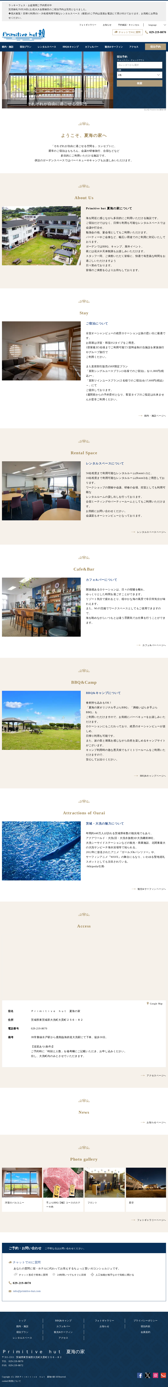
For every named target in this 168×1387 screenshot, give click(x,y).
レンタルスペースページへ (151, 532)
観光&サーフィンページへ (152, 889)
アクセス (63, 1338)
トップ (22, 1320)
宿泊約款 (145, 1326)
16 (107, 91)
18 (58, 96)
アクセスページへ (156, 1075)
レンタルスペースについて (105, 463)
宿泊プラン (22, 1332)
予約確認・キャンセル (128, 25)
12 (81, 91)
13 (87, 91)
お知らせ (104, 1326)
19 (64, 96)
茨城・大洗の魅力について (105, 823)
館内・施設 (22, 1326)
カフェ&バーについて (101, 579)
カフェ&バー (63, 1326)
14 (94, 91)
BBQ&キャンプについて (103, 693)
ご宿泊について (97, 323)
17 (51, 96)
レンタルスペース (22, 1338)
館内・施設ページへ (155, 416)
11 (74, 91)
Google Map (156, 1003)
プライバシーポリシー (146, 1320)
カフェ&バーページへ (154, 645)
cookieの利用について (11, 1381)
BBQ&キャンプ (63, 1320)
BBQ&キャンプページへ (153, 776)
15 (100, 91)
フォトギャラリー (104, 1320)
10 (67, 91)
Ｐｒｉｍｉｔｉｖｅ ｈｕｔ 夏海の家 (43, 1351)
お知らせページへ (156, 1122)
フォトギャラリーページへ (151, 1220)
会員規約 (145, 1332)
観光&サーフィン (63, 1332)
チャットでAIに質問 (27, 1262)
